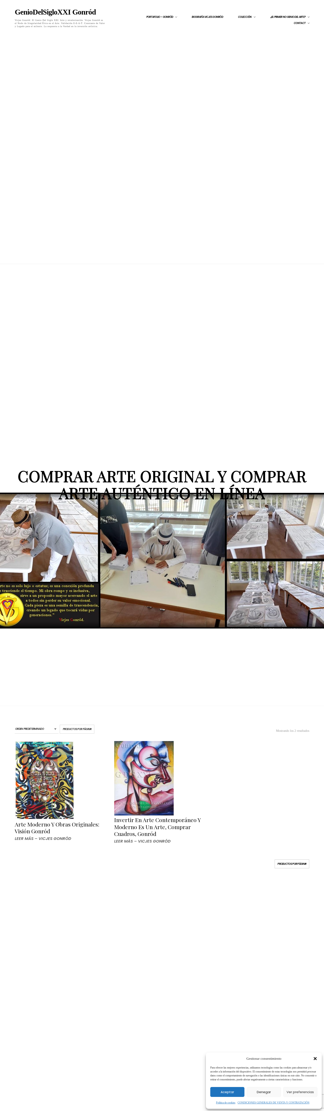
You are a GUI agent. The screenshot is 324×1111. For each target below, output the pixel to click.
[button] (315, 1058)
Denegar (264, 1092)
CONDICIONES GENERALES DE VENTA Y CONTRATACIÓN (273, 1102)
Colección (245, 17)
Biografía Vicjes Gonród (207, 17)
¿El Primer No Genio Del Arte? (288, 17)
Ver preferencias (300, 1092)
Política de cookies (225, 1102)
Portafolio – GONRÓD (159, 17)
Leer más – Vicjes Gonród (43, 838)
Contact (299, 23)
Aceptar (227, 1092)
